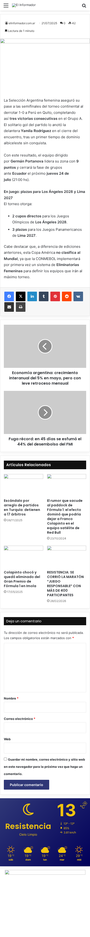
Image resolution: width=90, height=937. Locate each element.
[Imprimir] (20, 307)
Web (7, 739)
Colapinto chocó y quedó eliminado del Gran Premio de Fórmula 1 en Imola (22, 579)
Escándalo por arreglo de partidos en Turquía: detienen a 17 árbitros (22, 507)
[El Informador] (24, 5)
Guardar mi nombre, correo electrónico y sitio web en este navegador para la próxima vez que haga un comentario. (44, 767)
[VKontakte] (78, 296)
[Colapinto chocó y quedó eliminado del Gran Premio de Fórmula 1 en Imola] (23, 557)
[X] (20, 296)
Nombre (11, 698)
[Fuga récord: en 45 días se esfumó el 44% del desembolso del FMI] (45, 412)
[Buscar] (84, 7)
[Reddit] (67, 296)
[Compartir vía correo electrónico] (9, 307)
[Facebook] (9, 296)
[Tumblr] (43, 296)
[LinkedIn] (32, 296)
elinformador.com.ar (22, 23)
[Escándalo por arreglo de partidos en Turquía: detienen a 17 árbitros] (23, 485)
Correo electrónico (19, 719)
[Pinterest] (55, 296)
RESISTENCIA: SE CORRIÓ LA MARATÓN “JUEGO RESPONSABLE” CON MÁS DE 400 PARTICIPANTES (65, 583)
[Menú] (6, 7)
